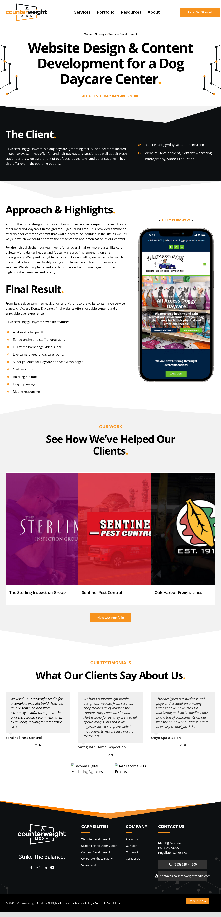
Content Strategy (95, 34)
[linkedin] (45, 867)
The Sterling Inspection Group (37, 592)
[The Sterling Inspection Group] (56, 529)
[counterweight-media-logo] (26, 5)
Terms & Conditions (108, 903)
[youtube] (52, 867)
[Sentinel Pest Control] (128, 529)
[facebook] (31, 867)
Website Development (122, 34)
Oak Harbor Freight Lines (178, 592)
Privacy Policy (83, 903)
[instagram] (38, 867)
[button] (36, 745)
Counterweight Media (31, 903)
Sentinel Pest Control (102, 592)
